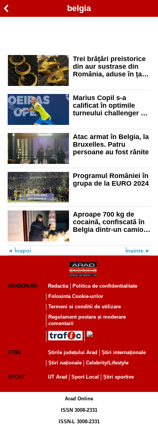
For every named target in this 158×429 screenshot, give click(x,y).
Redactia (58, 286)
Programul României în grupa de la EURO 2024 (111, 179)
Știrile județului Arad (72, 352)
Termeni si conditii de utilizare (84, 306)
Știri (14, 352)
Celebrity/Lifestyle (107, 363)
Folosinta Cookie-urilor (75, 296)
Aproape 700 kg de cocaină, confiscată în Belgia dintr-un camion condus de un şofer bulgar (110, 221)
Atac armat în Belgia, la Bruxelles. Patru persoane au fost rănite (111, 144)
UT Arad (57, 377)
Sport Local (85, 377)
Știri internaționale (124, 352)
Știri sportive (118, 377)
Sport (16, 377)
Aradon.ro (23, 286)
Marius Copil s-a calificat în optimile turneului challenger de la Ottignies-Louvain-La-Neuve (111, 105)
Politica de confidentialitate (104, 286)
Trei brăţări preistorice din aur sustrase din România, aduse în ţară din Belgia (110, 66)
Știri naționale (65, 363)
